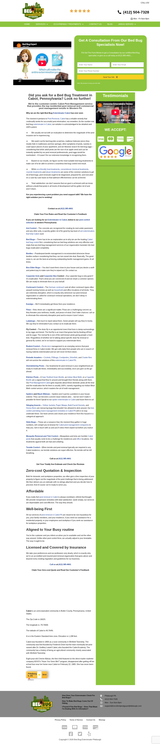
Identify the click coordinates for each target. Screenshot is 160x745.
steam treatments (53, 172)
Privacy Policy (60, 720)
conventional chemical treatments (74, 169)
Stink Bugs (31, 422)
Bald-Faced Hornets (76, 405)
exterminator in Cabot (42, 124)
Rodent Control (33, 346)
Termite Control (33, 447)
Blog (110, 24)
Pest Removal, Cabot (56, 119)
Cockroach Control (34, 287)
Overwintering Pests (35, 366)
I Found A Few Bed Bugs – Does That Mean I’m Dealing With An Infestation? (79, 708)
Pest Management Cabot (40, 383)
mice (49, 346)
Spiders (29, 394)
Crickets (47, 357)
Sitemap (102, 720)
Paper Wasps (61, 405)
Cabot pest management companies (74, 425)
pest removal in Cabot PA (51, 515)
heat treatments (53, 169)
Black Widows (43, 394)
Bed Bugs (30, 239)
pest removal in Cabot (49, 497)
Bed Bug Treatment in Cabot (60, 96)
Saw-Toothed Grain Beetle (53, 377)
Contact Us (95, 24)
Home (27, 24)
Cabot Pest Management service (75, 104)
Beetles (29, 253)
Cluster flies (87, 357)
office (79, 439)
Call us (53, 564)
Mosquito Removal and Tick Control (42, 436)
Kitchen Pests (32, 377)
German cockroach (57, 287)
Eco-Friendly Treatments (67, 24)
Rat (43, 346)
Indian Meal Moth (74, 377)
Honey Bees (31, 408)
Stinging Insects (33, 405)
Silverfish (73, 357)
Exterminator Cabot (61, 113)
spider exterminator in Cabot (64, 400)
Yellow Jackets (49, 405)
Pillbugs (54, 357)
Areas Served (125, 24)
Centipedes (64, 357)
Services (40, 24)
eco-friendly (41, 169)
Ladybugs (30, 321)
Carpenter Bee (50, 276)
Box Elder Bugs (33, 268)
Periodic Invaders (34, 357)
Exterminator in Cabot (57, 220)
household (58, 290)
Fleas (28, 310)
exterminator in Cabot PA (65, 360)
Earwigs (29, 304)
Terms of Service (76, 720)
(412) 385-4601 (124, 56)
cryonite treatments (34, 172)
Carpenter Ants (33, 276)
